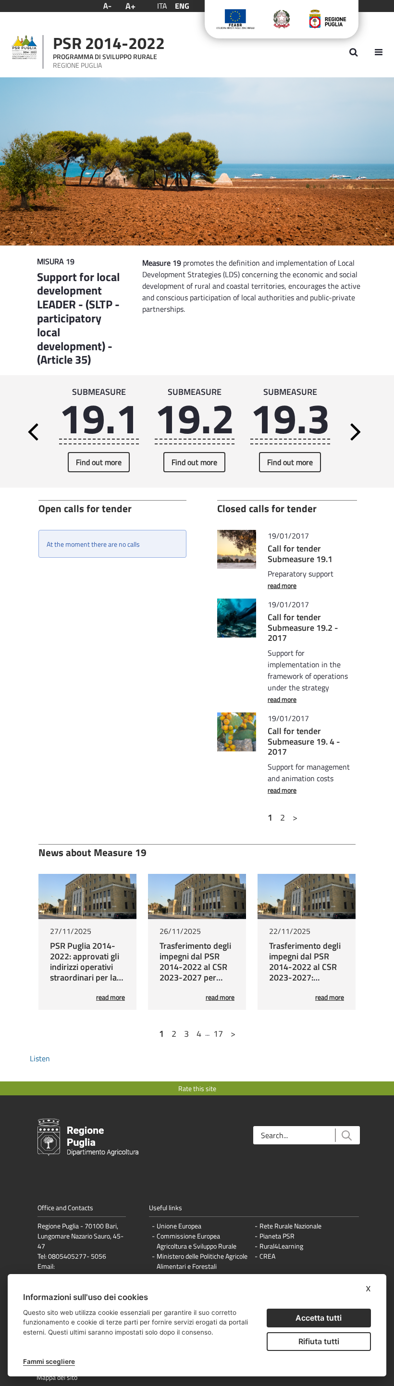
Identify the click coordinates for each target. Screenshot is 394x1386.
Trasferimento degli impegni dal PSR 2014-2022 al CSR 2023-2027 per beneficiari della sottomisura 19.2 (195, 972)
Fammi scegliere (49, 1361)
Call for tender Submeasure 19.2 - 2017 (303, 627)
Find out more (99, 462)
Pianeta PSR (277, 1236)
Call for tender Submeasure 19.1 (300, 553)
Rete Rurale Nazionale (290, 1226)
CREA (267, 1256)
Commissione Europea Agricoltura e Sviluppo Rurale (196, 1241)
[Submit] (346, 1135)
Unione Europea (179, 1226)
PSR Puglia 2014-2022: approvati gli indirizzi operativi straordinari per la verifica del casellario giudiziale (86, 972)
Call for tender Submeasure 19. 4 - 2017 (304, 741)
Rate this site (197, 1088)
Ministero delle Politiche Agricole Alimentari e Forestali (202, 1261)
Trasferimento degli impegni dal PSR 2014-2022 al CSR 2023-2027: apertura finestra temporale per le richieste (305, 977)
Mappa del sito (57, 1377)
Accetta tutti (319, 1318)
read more (282, 585)
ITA (162, 6)
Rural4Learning (281, 1246)
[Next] (365, 431)
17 (218, 1033)
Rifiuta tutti (318, 1341)
